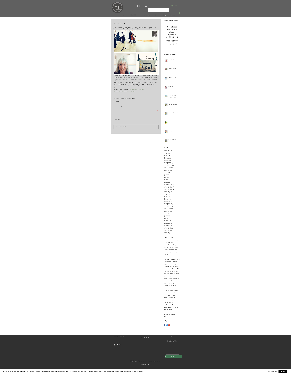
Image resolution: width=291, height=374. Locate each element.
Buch (171, 302)
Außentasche (167, 268)
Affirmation (175, 247)
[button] (133, 15)
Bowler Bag (172, 297)
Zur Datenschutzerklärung (138, 371)
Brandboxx (166, 300)
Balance (175, 278)
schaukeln (128, 98)
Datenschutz (170, 354)
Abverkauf (166, 244)
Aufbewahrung (167, 261)
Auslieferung (172, 264)
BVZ (178, 268)
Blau (179, 288)
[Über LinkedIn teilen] (121, 106)
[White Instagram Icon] (120, 345)
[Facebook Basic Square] (164, 325)
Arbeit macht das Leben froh (171, 256)
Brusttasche (167, 302)
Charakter (170, 307)
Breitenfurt (172, 300)
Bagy (170, 278)
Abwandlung (173, 244)
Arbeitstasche (167, 259)
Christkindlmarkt (168, 309)
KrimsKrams (117, 101)
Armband (173, 259)
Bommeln (166, 297)
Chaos (165, 307)
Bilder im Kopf (172, 285)
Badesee (170, 276)
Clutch (173, 314)
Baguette (166, 278)
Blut (165, 292)
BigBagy (173, 283)
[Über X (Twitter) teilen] (118, 106)
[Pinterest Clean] (117, 345)
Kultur (133, 98)
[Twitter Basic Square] (167, 325)
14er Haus (175, 240)
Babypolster (175, 271)
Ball (178, 278)
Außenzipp (173, 268)
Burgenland (175, 304)
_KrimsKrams (117, 98)
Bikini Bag (166, 285)
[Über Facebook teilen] (114, 106)
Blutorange (169, 292)
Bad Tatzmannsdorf (168, 273)
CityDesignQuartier (168, 312)
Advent (178, 244)
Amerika (166, 254)
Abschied (173, 242)
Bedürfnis (173, 280)
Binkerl (165, 288)
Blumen (176, 290)
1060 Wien (170, 240)
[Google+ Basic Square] (169, 325)
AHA (169, 242)
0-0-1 (165, 240)
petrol (122, 98)
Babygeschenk (167, 271)
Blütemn (175, 292)
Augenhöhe (174, 261)
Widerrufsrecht (176, 354)
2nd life (165, 242)
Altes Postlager (167, 252)
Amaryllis (174, 252)
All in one (166, 249)
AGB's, (167, 354)
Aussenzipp (166, 266)
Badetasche (176, 276)
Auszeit (172, 266)
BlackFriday (171, 288)
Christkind (175, 307)
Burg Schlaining (167, 304)
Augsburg (166, 264)
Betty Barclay (167, 283)
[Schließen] (289, 371)
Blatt (176, 288)
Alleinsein (171, 249)
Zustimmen (283, 371)
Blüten (165, 295)
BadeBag (176, 273)
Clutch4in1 (166, 316)
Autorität (177, 266)
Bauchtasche (167, 280)
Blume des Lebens (168, 290)
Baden (165, 276)
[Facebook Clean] (114, 345)
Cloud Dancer (167, 314)
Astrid (178, 259)
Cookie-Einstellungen (272, 371)
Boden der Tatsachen (173, 295)
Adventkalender (167, 247)
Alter (176, 249)
